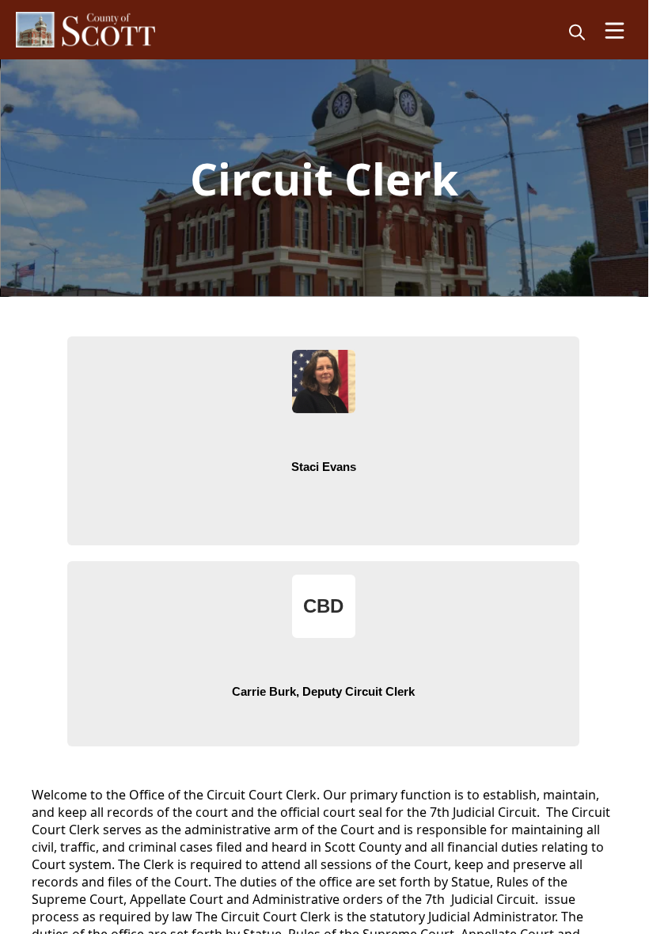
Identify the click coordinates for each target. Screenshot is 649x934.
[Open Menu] (614, 30)
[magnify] (577, 31)
